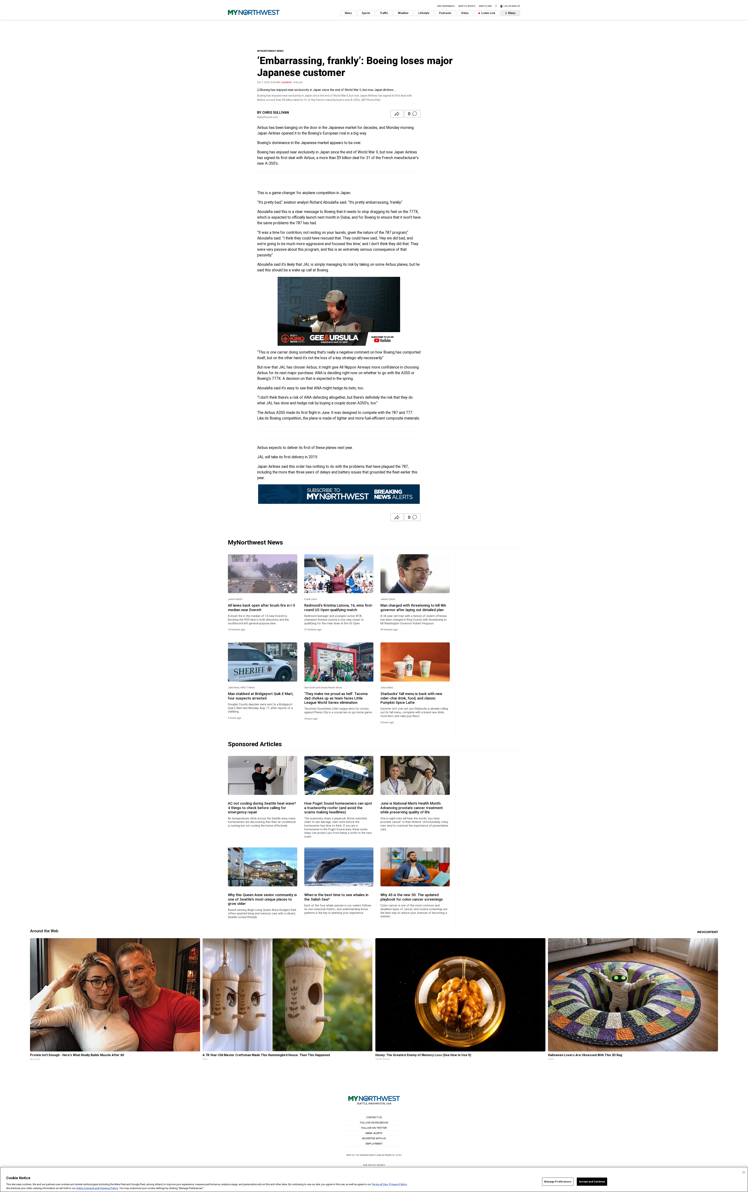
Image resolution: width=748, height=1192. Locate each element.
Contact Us (374, 1117)
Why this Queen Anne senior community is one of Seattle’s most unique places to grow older (262, 899)
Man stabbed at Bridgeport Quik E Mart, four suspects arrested (260, 696)
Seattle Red (485, 6)
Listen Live (488, 13)
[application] (339, 311)
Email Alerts (374, 1133)
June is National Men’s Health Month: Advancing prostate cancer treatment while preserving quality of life (411, 807)
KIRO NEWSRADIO (446, 6)
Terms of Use (380, 1184)
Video (465, 13)
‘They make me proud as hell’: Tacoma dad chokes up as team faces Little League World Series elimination (336, 698)
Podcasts (445, 13)
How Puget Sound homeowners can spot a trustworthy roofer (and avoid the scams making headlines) (338, 807)
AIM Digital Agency (374, 1165)
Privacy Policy (398, 1184)
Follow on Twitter (374, 1127)
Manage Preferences (557, 1181)
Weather (403, 13)
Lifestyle (423, 13)
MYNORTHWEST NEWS (270, 50)
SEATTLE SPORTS (466, 6)
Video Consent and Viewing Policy (97, 1188)
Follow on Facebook (374, 1122)
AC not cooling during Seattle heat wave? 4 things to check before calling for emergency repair (262, 807)
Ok (743, 1172)
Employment (374, 1143)
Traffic (384, 13)
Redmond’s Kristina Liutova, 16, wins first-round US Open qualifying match (338, 607)
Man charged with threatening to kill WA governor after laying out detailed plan (413, 607)
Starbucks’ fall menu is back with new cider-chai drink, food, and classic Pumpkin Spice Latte (411, 698)
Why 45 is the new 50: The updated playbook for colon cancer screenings (411, 897)
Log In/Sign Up (511, 6)
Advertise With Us (374, 1138)
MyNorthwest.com (370, 1155)
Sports (366, 13)
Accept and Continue (592, 1181)
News (348, 13)
